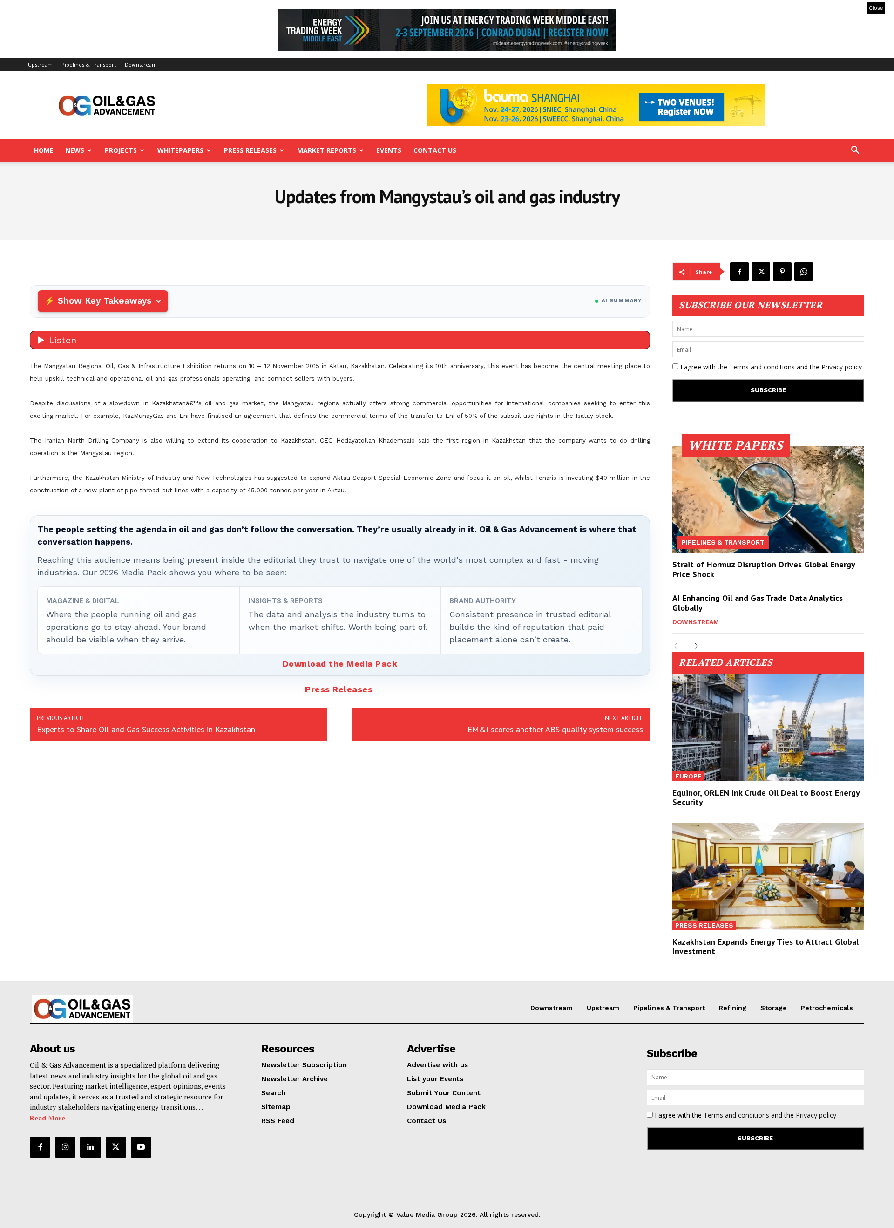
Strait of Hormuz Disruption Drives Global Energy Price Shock (763, 569)
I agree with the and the (770, 366)
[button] (855, 151)
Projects (121, 150)
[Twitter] (761, 271)
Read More (47, 1117)
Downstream (141, 64)
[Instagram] (65, 1147)
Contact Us (434, 150)
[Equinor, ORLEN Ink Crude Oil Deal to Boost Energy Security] (768, 727)
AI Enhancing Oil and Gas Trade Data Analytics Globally (757, 603)
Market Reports (326, 150)
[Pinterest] (782, 271)
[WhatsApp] (803, 271)
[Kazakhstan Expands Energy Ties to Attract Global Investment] (768, 877)
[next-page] (693, 646)
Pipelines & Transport (88, 64)
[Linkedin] (90, 1147)
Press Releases (250, 150)
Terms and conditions (762, 366)
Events (388, 150)
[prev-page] (678, 646)
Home (44, 150)
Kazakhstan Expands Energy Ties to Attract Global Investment (765, 946)
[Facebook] (739, 271)
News (74, 150)
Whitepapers (180, 150)
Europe (688, 776)
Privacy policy (841, 366)
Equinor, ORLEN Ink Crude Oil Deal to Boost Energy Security (766, 797)
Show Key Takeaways (104, 300)
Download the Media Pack (340, 664)
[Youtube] (141, 1147)
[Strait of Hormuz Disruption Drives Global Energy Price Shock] (768, 499)
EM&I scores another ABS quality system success (555, 729)
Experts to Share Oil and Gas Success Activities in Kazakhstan (146, 729)
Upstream (40, 64)
